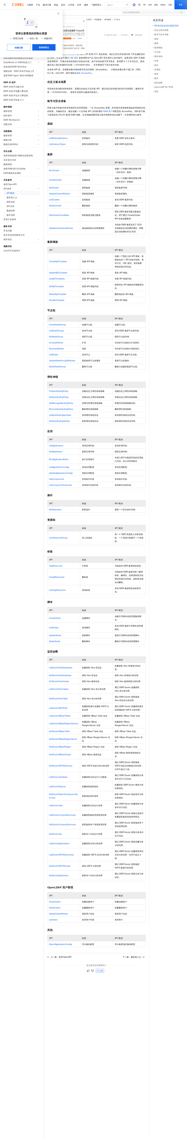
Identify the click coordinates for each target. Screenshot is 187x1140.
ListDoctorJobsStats (58, 776)
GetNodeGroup (56, 336)
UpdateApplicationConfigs (61, 472)
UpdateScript (55, 635)
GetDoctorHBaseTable (59, 731)
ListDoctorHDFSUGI (58, 707)
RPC (96, 54)
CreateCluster (55, 179)
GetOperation (55, 509)
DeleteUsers (54, 907)
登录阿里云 (44, 47)
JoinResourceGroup (58, 537)
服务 (86, 4)
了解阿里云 (96, 4)
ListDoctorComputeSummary (62, 814)
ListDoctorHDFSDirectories (61, 854)
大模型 (30, 4)
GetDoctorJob (55, 833)
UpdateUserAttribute (58, 913)
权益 (56, 4)
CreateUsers (55, 901)
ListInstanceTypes (57, 144)
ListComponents (56, 478)
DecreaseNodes (56, 348)
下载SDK (73, 57)
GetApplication (55, 451)
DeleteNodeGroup (57, 366)
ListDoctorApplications (59, 843)
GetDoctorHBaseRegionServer (63, 738)
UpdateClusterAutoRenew (61, 228)
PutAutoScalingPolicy (58, 391)
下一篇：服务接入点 (132, 956)
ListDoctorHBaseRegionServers (63, 723)
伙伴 (79, 4)
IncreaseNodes (56, 342)
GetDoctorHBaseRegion (60, 746)
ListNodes (53, 354)
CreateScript (54, 618)
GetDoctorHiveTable (58, 698)
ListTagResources (57, 589)
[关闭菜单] (4, 4)
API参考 (107, 19)
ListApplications (56, 445)
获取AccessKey (84, 72)
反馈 (101, 970)
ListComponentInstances (60, 484)
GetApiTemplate (56, 286)
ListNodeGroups (56, 330)
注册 (170, 4)
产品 (38, 4)
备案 (156, 4)
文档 (150, 4)
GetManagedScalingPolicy (61, 403)
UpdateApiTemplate (58, 272)
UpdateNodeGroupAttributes (62, 360)
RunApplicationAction (59, 459)
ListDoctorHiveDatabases (60, 667)
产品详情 (123, 35)
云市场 (71, 4)
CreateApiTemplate (58, 261)
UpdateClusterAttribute (59, 193)
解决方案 (47, 4)
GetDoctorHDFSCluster (60, 865)
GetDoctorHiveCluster (59, 681)
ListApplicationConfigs (59, 466)
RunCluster (54, 170)
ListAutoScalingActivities (60, 414)
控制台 (163, 4)
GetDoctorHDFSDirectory (60, 765)
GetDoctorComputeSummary (62, 824)
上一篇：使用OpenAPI (61, 956)
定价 (63, 4)
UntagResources (56, 576)
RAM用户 (108, 111)
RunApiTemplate (56, 300)
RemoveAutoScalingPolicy (61, 409)
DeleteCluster (55, 205)
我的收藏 (138, 35)
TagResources (55, 565)
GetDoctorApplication (59, 875)
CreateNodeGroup (57, 324)
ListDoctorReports (57, 786)
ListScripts (53, 627)
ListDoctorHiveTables (59, 689)
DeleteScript (54, 641)
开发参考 (97, 19)
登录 (180, 4)
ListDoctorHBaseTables (60, 715)
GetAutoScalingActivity (59, 420)
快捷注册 (19, 47)
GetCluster (54, 187)
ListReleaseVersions (58, 138)
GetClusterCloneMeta (59, 215)
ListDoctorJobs (56, 805)
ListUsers (53, 919)
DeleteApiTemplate (57, 294)
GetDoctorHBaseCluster (60, 754)
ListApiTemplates (57, 278)
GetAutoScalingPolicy (59, 397)
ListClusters (54, 199)
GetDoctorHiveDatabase (60, 675)
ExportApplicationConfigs (60, 944)
